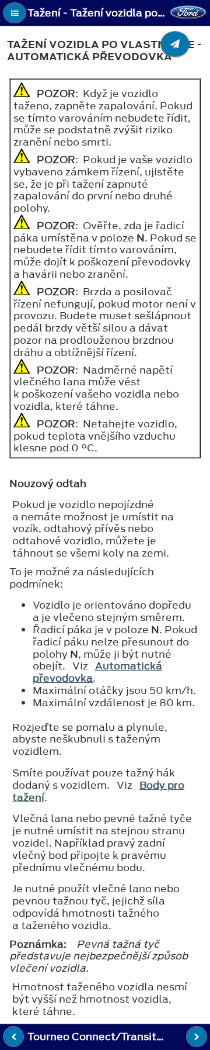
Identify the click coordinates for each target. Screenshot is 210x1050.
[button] (14, 12)
